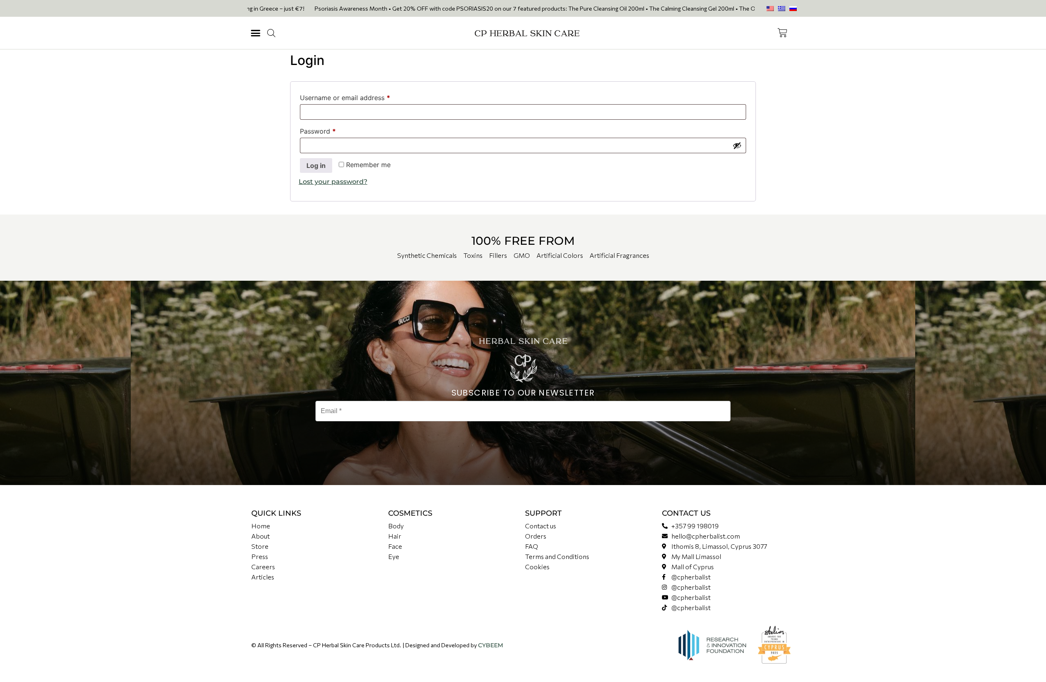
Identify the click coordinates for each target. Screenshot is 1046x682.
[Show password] (737, 145)
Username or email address (358, 96)
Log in (316, 165)
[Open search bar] (271, 33)
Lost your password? (333, 182)
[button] (256, 33)
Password (331, 130)
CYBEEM (490, 645)
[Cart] (782, 33)
